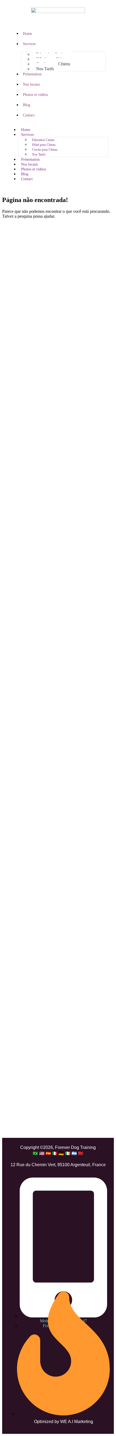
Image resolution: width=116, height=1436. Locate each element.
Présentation (32, 74)
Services (29, 44)
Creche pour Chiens (44, 150)
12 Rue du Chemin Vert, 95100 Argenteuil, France (58, 1164)
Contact (29, 115)
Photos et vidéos (35, 95)
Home (27, 34)
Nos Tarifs (45, 68)
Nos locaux (31, 84)
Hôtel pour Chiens (44, 145)
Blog (26, 105)
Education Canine (43, 140)
